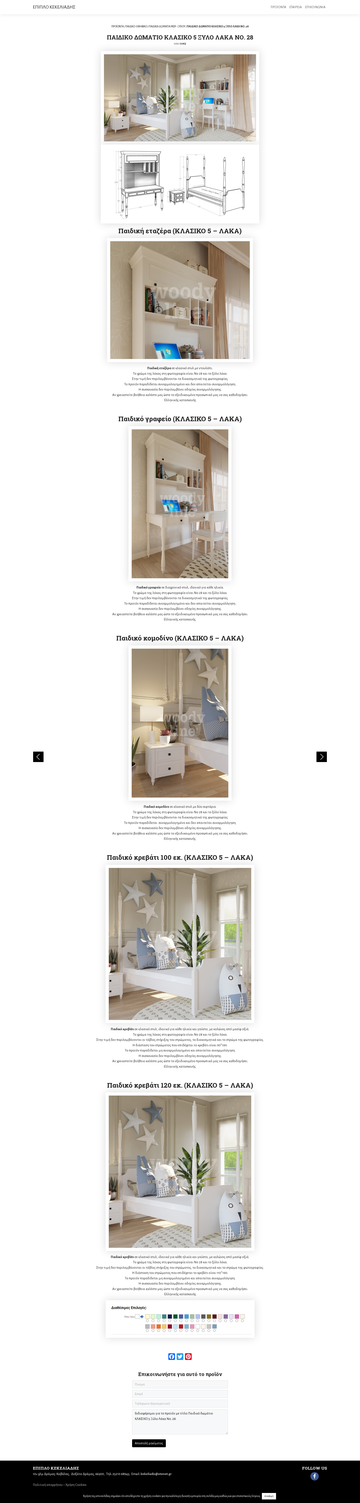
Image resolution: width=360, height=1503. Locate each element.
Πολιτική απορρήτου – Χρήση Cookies (59, 1485)
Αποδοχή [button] (269, 1496)
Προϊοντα (278, 7)
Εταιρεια (295, 7)
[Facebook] (314, 1476)
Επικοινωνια (315, 7)
